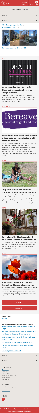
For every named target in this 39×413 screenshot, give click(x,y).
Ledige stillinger (12, 409)
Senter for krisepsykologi (19, 10)
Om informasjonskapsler (31, 409)
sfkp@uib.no (5, 370)
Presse (20, 409)
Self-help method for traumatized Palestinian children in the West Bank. (19, 238)
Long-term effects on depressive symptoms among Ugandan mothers (19, 190)
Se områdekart (6, 391)
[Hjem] (3, 3)
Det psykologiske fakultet (14, 25)
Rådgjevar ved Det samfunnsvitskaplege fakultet (17, 342)
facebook (3, 399)
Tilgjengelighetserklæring (23, 411)
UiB (3, 25)
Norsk (24, 4)
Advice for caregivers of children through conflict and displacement (18, 283)
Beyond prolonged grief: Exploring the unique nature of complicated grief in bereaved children (19, 138)
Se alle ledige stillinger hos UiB (11, 351)
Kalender (19, 302)
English (24, 2)
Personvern (11, 411)
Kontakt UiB (3, 409)
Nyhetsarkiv (19, 308)
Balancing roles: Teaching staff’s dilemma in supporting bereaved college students (17, 90)
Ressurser (4, 20)
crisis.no (4, 318)
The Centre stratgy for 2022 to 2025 (14, 48)
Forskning (4, 15)
